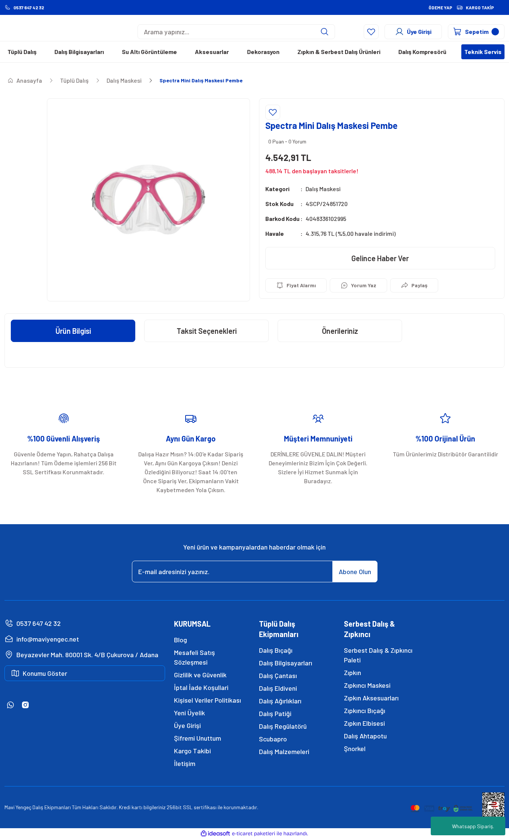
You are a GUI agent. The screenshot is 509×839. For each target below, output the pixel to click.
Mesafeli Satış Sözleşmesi (194, 657)
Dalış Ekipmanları (51, 807)
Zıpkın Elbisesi (364, 723)
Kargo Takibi (192, 751)
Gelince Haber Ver (380, 258)
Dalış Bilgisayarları (285, 663)
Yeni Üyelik (189, 713)
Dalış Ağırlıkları (280, 701)
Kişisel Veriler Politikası (207, 700)
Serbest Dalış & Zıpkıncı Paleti (378, 655)
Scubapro (273, 739)
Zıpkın (352, 672)
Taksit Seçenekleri (207, 330)
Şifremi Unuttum (197, 738)
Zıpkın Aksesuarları (371, 698)
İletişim (184, 763)
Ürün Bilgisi (73, 330)
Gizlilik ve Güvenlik (200, 675)
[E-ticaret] (253, 833)
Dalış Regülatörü (283, 726)
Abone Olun (355, 571)
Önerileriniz (340, 330)
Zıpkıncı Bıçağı (364, 710)
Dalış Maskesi (323, 188)
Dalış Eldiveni (278, 688)
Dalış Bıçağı (276, 650)
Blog (180, 640)
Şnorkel (355, 748)
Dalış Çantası (278, 675)
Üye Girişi (187, 725)
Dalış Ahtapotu (365, 736)
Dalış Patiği (275, 713)
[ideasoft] (215, 834)
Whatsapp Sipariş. (473, 826)
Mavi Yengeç (17, 807)
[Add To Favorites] (272, 112)
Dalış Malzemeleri (284, 751)
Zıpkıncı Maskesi (367, 685)
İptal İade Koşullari (201, 687)
